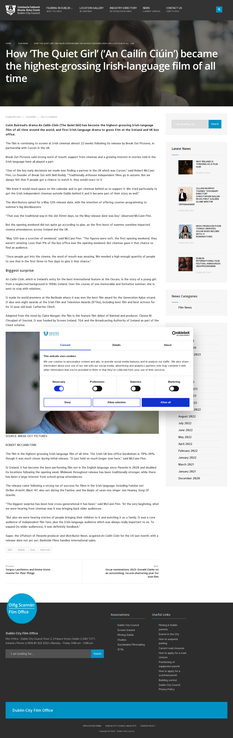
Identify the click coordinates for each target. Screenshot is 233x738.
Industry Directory (123, 9)
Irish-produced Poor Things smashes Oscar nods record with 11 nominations (208, 231)
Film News (23, 43)
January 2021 (187, 471)
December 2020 (189, 478)
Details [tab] (116, 345)
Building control (168, 680)
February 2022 (188, 451)
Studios (122, 640)
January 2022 (187, 457)
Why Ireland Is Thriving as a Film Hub (207, 164)
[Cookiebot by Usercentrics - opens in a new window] (175, 333)
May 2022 (185, 437)
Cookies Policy (147, 726)
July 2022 (184, 423)
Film (32, 550)
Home (8, 43)
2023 (10, 550)
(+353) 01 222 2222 (37, 643)
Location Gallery (92, 9)
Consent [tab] (65, 345)
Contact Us (174, 9)
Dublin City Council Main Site (120, 726)
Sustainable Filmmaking (131, 644)
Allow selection (116, 402)
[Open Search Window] (219, 9)
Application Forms (92, 726)
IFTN (120, 649)
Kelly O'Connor (49, 117)
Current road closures (171, 648)
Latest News (181, 149)
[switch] (97, 388)
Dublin (21, 550)
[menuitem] (61, 9)
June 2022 (185, 430)
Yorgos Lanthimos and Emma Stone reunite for (28, 570)
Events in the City (169, 634)
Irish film (45, 550)
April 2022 (185, 444)
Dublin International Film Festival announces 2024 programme (208, 262)
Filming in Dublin (58, 9)
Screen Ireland (126, 630)
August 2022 (187, 416)
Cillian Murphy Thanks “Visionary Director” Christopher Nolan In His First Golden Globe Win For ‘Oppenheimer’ (199, 196)
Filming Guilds (126, 635)
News (151, 9)
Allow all (166, 402)
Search (215, 124)
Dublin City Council (128, 625)
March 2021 (186, 464)
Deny (67, 402)
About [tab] (167, 345)
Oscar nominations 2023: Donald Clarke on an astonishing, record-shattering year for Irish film (132, 571)
